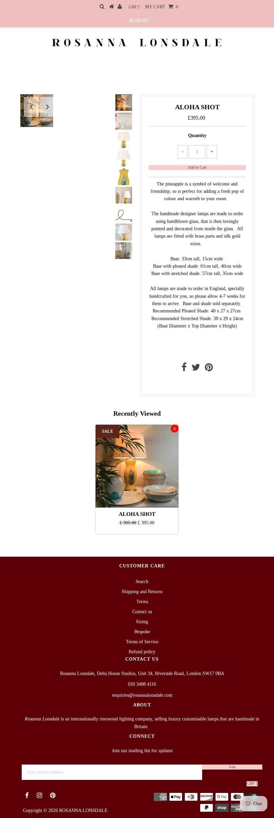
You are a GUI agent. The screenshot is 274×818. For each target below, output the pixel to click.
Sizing (142, 621)
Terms (142, 601)
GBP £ (134, 7)
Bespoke (142, 631)
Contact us (196, 383)
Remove (174, 428)
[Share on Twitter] (195, 369)
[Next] (47, 107)
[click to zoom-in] (103, 105)
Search (142, 581)
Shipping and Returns (142, 591)
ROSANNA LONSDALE (83, 810)
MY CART (161, 6)
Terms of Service (142, 641)
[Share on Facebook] (184, 369)
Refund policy (142, 651)
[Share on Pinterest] (209, 369)
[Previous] (31, 107)
